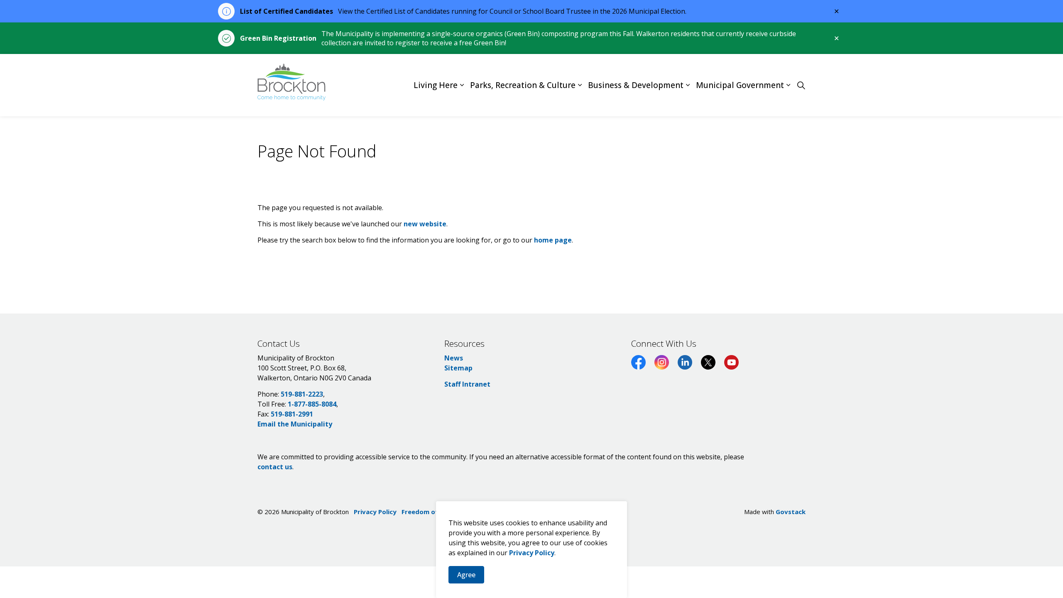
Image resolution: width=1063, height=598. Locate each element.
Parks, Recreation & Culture (523, 85)
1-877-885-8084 (312, 404)
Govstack (791, 511)
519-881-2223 (302, 394)
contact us (274, 466)
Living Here (436, 85)
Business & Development (635, 85)
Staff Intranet (467, 384)
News (453, 358)
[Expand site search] (801, 85)
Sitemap (458, 368)
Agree (466, 574)
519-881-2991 (292, 414)
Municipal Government (740, 85)
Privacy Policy (531, 552)
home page (553, 240)
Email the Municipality (294, 424)
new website (425, 223)
